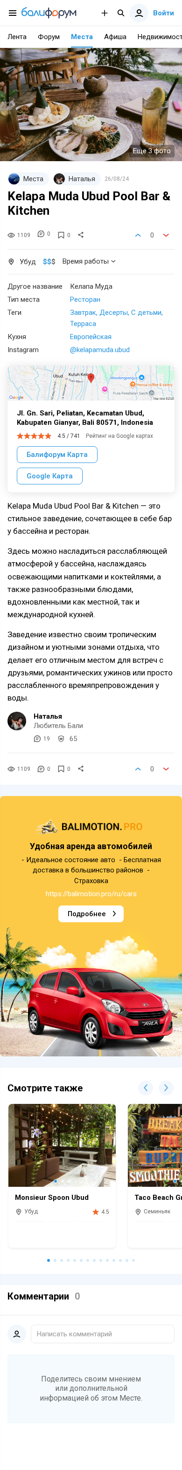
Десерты (113, 312)
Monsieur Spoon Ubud (52, 1197)
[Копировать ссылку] (80, 235)
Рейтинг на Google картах (119, 436)
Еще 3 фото (152, 151)
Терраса (83, 324)
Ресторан (85, 299)
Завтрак (83, 312)
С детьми (146, 312)
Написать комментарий (74, 1334)
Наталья (48, 716)
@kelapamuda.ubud (100, 350)
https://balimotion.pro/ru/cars (91, 894)
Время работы (86, 261)
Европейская (91, 337)
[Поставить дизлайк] (166, 235)
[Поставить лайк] (138, 235)
